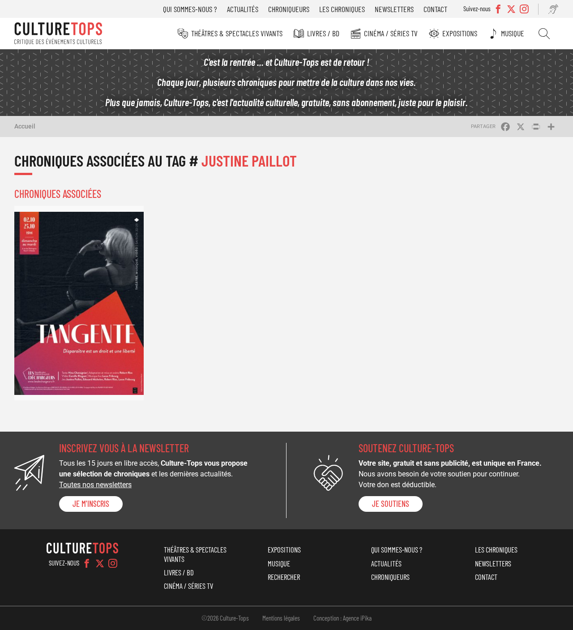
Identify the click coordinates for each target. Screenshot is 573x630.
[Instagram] (112, 563)
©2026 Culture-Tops (225, 618)
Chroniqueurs (288, 9)
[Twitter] (99, 563)
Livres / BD (323, 33)
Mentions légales (281, 618)
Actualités (242, 9)
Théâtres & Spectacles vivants (236, 33)
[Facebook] (86, 563)
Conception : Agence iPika (342, 618)
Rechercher (544, 33)
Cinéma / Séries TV (391, 33)
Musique (512, 33)
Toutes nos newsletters (95, 484)
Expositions (459, 33)
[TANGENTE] (79, 303)
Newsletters (394, 9)
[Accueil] (58, 33)
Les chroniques (342, 9)
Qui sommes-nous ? (190, 9)
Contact (435, 9)
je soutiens (390, 504)
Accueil (24, 126)
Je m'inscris (91, 504)
